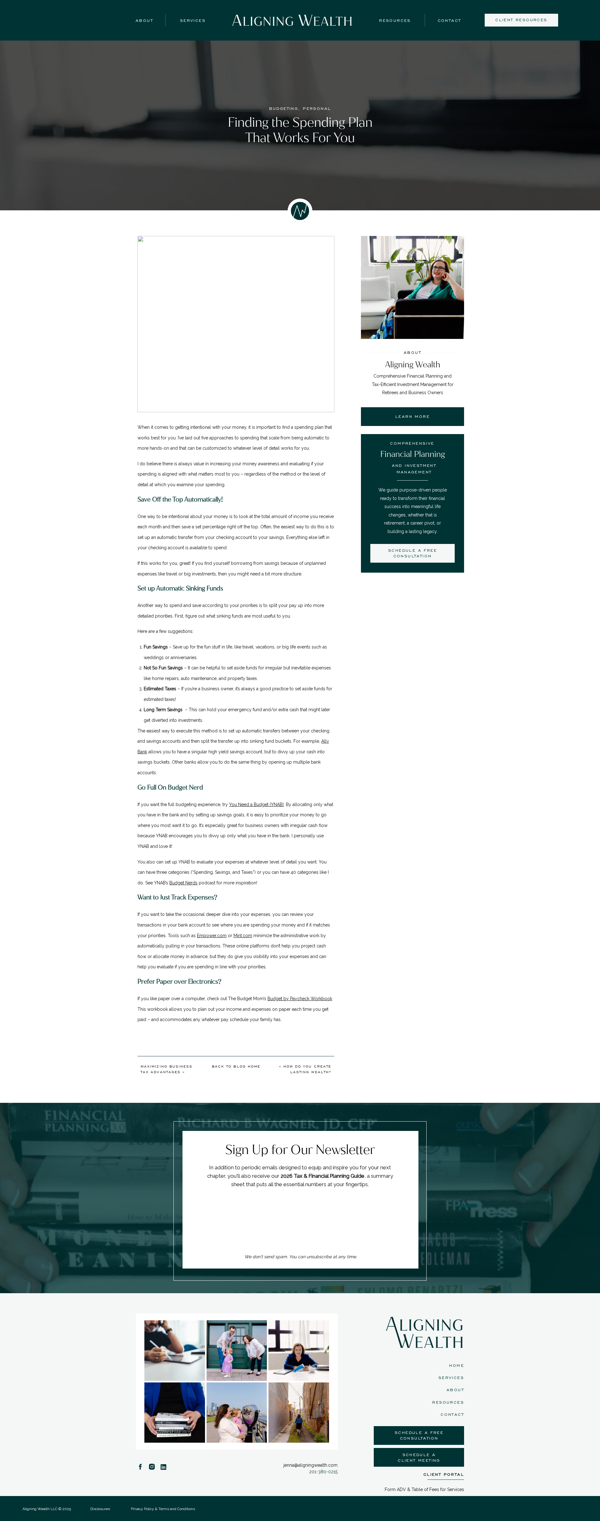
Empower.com (212, 935)
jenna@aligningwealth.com (310, 1465)
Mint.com (242, 935)
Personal (317, 108)
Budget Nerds (183, 882)
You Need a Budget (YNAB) (256, 804)
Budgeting (283, 108)
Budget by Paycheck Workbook (300, 998)
